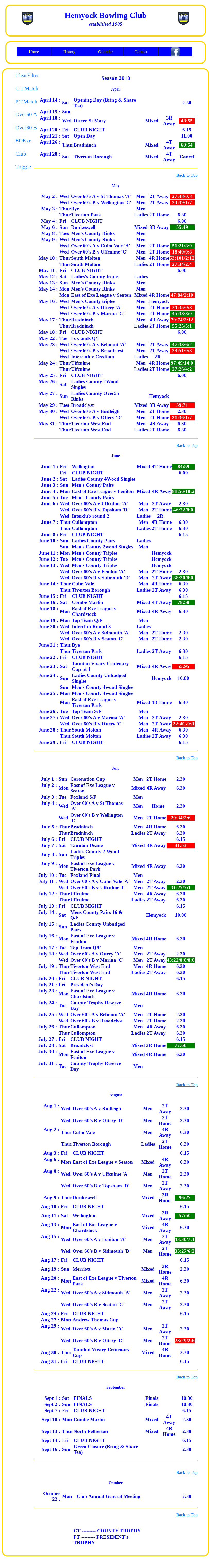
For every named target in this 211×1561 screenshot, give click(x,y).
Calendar (105, 52)
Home (34, 52)
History (69, 52)
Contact (141, 52)
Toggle (20, 166)
